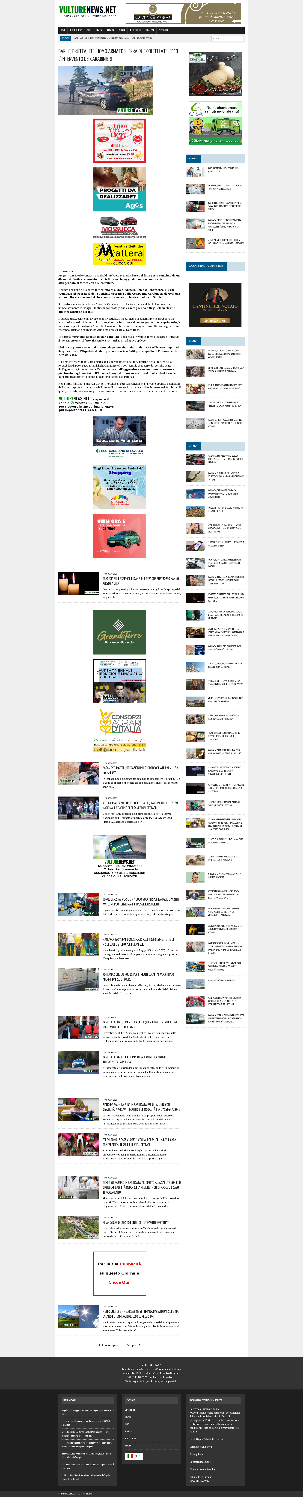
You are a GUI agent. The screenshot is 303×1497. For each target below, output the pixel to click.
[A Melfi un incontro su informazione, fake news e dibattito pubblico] (195, 705)
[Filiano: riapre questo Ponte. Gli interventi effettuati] (78, 1237)
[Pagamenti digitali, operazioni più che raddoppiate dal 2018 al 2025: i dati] (78, 782)
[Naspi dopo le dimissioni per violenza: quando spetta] (195, 175)
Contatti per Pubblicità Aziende (207, 1439)
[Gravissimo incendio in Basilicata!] (195, 987)
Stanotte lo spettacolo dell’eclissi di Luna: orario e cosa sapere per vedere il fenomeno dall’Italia (226, 597)
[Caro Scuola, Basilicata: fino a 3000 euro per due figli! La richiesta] (195, 846)
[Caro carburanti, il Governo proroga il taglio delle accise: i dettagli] (195, 809)
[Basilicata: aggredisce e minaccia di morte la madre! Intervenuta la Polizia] (78, 1071)
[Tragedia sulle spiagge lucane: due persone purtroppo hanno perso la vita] (78, 593)
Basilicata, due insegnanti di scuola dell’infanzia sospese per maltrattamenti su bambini (225, 459)
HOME (63, 30)
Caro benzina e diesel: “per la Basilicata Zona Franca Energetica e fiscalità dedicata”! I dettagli (224, 966)
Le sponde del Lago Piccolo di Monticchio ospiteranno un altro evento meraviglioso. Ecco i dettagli (224, 770)
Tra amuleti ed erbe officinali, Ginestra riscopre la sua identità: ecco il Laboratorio (224, 736)
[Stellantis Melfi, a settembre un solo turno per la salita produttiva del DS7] (195, 409)
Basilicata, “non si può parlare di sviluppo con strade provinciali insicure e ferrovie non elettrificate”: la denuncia (226, 1018)
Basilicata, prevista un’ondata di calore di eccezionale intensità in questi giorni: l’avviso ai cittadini (226, 580)
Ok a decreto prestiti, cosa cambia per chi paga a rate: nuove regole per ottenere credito (225, 206)
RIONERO (110, 30)
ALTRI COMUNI (135, 30)
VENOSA (122, 30)
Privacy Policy (197, 1454)
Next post (131, 1345)
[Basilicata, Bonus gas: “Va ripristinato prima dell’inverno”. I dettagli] (195, 653)
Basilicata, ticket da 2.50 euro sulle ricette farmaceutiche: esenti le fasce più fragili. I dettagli (226, 423)
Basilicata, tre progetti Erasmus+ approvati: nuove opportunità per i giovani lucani (223, 493)
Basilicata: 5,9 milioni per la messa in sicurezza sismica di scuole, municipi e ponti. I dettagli (226, 476)
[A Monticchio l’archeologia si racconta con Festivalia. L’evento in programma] (195, 374)
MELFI (89, 30)
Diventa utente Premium (203, 1469)
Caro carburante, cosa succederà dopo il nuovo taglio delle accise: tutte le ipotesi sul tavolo (225, 615)
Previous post (110, 1345)
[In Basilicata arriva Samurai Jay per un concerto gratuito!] (195, 880)
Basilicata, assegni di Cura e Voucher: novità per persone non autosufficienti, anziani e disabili (224, 354)
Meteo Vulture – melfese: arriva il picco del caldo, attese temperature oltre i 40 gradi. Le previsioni (226, 788)
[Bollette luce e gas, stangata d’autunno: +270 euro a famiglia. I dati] (195, 192)
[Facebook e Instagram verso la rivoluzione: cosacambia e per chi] (195, 549)
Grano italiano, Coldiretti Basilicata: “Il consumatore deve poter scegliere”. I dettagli (225, 929)
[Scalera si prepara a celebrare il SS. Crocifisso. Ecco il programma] (195, 863)
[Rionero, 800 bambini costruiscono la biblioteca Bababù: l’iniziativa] (195, 722)
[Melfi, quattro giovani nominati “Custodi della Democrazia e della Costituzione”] (195, 392)
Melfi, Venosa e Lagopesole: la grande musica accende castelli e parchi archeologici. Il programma (223, 911)
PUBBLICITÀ (163, 30)
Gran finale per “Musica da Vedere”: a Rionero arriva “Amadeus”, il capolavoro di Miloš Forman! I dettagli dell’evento (226, 632)
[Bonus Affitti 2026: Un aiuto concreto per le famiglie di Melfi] (195, 514)
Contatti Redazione (200, 1461)
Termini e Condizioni (201, 1446)
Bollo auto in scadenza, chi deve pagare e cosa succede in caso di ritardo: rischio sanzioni (225, 563)
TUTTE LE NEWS (76, 30)
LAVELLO (99, 30)
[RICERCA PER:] (227, 38)
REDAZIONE (150, 30)
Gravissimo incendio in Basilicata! (222, 980)
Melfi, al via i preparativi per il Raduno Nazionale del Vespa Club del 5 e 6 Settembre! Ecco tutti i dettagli (224, 1001)
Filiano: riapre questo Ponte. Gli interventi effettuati (136, 1222)
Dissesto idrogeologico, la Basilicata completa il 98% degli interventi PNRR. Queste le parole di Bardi (224, 894)
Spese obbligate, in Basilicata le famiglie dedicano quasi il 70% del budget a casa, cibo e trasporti (225, 528)
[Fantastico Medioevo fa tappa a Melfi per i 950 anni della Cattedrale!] (195, 670)
